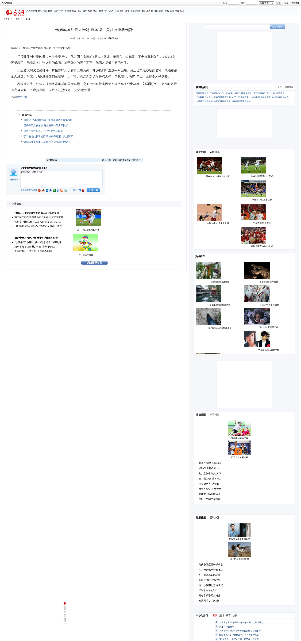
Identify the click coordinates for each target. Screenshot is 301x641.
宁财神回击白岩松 (204, 97)
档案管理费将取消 (222, 97)
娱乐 (122, 11)
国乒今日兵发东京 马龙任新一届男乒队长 (46, 125)
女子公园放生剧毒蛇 (241, 97)
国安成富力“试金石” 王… (212, 483)
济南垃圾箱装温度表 (261, 97)
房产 (111, 11)
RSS (182, 11)
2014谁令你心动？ (208, 590)
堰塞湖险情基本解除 (241, 101)
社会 (80, 11)
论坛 (115, 160)
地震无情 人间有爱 (209, 600)
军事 (61, 11)
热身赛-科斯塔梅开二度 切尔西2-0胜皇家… (37, 222)
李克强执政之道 (217, 93)
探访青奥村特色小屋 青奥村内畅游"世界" (36, 238)
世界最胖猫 (246, 93)
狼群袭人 (280, 93)
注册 (286, 3)
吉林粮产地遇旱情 (204, 101)
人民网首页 (7, 3)
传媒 (132, 11)
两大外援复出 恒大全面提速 (214, 489)
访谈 (161, 11)
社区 (143, 11)
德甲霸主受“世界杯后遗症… (214, 478)
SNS (129, 160)
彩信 (172, 11)
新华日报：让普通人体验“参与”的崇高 (35, 246)
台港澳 (68, 11)
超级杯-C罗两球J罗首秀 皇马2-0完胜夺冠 (36, 213)
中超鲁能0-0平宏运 (262, 223)
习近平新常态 (202, 93)
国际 (56, 11)
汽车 (106, 11)
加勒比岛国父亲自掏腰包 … (214, 499)
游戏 (167, 11)
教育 (74, 11)
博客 (156, 11)
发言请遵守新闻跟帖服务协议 (34, 168)
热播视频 (201, 517)
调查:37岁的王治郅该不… (212, 463)
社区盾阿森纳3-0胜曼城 (262, 246)
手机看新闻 (113, 38)
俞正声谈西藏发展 (222, 101)
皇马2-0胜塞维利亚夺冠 (88, 230)
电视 (138, 11)
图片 (85, 11)
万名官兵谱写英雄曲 (210, 595)
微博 (124, 160)
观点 (90, 11)
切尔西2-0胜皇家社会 (262, 199)
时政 (45, 11)
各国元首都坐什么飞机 (211, 570)
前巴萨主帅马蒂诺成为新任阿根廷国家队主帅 (38, 217)
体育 (117, 11)
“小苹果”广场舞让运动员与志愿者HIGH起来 (38, 242)
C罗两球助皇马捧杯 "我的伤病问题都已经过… (39, 226)
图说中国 (214, 517)
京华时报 (101, 38)
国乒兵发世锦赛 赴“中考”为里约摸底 (43, 131)
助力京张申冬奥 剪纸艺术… (214, 473)
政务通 (149, 11)
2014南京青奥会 (85, 254)
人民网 (6, 19)
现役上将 (271, 93)
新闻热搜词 (202, 87)
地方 (95, 11)
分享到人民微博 (65, 614)
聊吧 (134, 160)
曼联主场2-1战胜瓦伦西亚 (218, 176)
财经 (101, 11)
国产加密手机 (259, 93)
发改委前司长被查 (280, 97)
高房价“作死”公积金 (209, 580)
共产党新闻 (31, 11)
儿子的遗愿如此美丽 (239, 559)
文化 (127, 11)
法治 (50, 11)
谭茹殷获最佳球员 (239, 438)
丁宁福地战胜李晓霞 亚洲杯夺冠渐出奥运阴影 (48, 136)
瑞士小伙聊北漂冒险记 (211, 585)
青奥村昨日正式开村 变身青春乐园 (33, 251)
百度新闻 (289, 87)
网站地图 (295, 3)
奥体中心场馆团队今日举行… (214, 494)
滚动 (28, 19)
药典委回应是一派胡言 (211, 564)
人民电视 (214, 152)
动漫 (177, 11)
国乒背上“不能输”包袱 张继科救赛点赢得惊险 (48, 120)
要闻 (40, 11)
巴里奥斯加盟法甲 (239, 457)
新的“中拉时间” (233, 93)
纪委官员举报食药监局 (239, 539)
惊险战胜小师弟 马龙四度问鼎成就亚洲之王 (47, 142)
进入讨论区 (107, 160)
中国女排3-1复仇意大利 (218, 223)
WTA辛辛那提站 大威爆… (213, 468)
